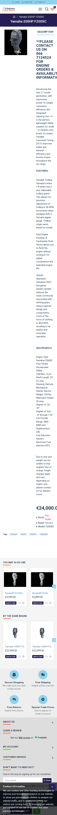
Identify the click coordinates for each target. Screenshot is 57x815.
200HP (23, 534)
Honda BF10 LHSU (13, 593)
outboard (43, 534)
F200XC (33, 534)
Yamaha (49, 522)
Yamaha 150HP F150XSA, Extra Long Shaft (42, 646)
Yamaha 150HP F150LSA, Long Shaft (15, 646)
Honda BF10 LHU (40, 593)
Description (45, 31)
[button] (3, 586)
